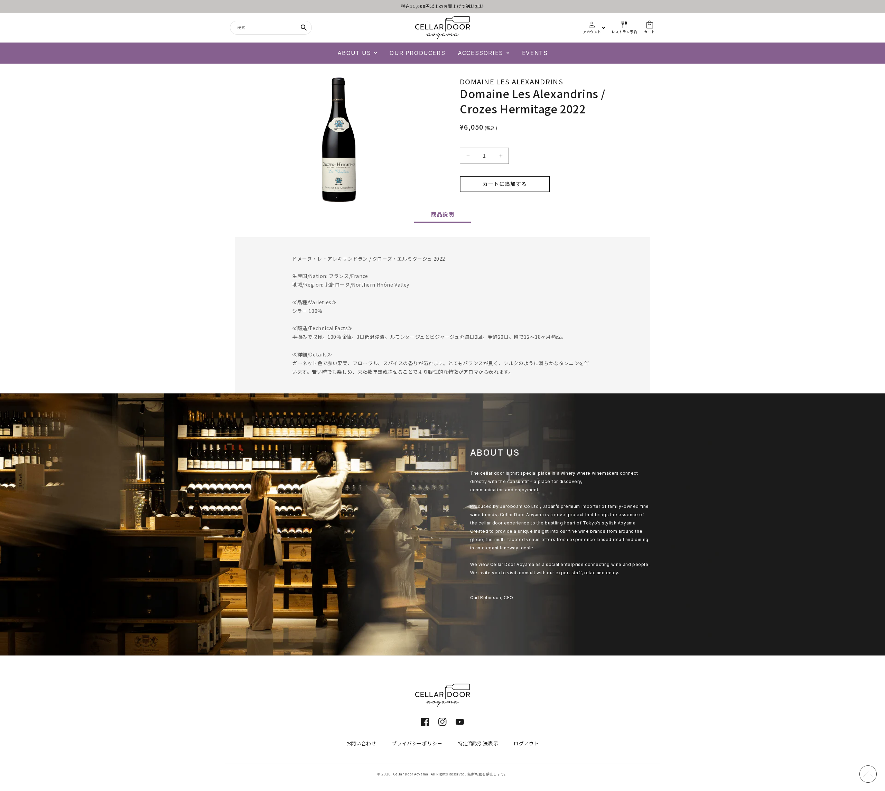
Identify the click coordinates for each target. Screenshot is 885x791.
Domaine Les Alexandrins (511, 81)
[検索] (303, 27)
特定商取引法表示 (478, 743)
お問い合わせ (361, 743)
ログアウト (526, 743)
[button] (357, 53)
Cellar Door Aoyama (411, 773)
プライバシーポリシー (417, 743)
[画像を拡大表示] (339, 139)
